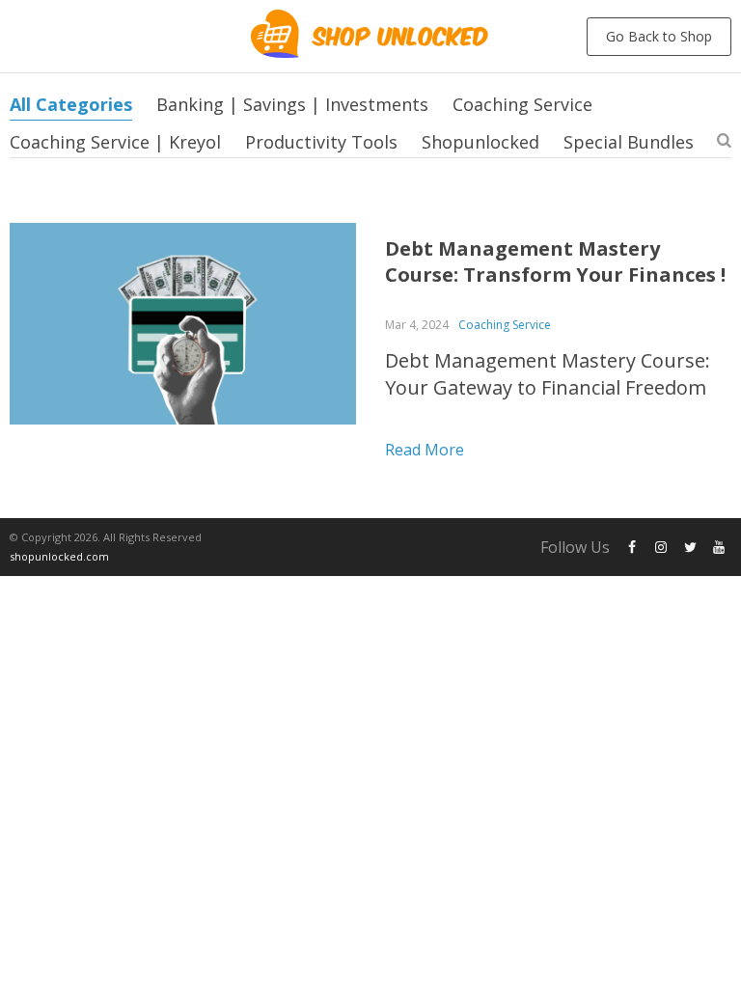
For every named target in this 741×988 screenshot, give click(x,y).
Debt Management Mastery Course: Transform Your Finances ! (555, 261)
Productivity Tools (321, 141)
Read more (424, 449)
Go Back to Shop (659, 36)
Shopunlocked (480, 141)
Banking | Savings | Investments (292, 104)
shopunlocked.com (59, 556)
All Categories (71, 104)
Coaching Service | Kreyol (115, 141)
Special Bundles (628, 141)
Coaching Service (522, 104)
